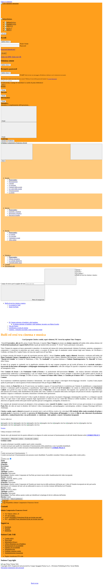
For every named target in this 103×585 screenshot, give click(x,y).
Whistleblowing (10, 549)
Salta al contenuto (6, 2)
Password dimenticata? (8, 49)
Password (23, 46)
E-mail (22, 75)
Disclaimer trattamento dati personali (12, 568)
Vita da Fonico (13, 326)
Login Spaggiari (52, 79)
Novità (78, 271)
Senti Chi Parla (13, 307)
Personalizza (5, 439)
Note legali (8, 540)
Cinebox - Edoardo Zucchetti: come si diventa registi (25, 330)
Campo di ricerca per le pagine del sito (13, 283)
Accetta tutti (31, 439)
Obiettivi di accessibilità (12, 547)
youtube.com (5, 459)
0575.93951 (11, 515)
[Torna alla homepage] (51, 143)
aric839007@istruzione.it (25, 517)
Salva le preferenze (16, 499)
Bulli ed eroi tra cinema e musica (15, 303)
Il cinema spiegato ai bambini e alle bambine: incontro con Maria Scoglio (36, 324)
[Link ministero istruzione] (10, 3)
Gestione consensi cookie (13, 551)
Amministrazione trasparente (14, 553)
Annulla (4, 141)
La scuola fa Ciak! (15, 305)
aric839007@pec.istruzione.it (26, 519)
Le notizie (79, 273)
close (3, 161)
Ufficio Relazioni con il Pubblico (15, 544)
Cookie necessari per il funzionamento (13, 453)
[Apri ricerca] (86, 152)
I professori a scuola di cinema (18, 328)
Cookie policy (9, 538)
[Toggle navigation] (17, 152)
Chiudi (3, 90)
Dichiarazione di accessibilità (14, 546)
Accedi (4, 33)
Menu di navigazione (38, 300)
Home (78, 270)
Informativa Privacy (11, 542)
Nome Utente (24, 44)
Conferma (11, 141)
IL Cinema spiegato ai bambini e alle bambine (23, 322)
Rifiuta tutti (17, 439)
